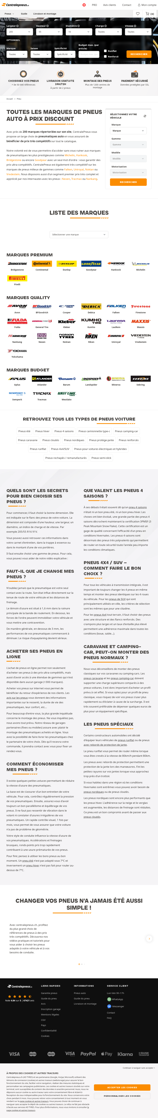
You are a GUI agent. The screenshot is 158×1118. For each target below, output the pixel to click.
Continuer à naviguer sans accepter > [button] (139, 1068)
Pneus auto (80, 993)
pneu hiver (32, 865)
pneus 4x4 (100, 614)
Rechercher (139, 54)
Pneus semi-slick (101, 458)
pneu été (27, 860)
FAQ (109, 1017)
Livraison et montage (44, 13)
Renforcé (113, 56)
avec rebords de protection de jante (105, 745)
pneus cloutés (92, 817)
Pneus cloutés (50, 440)
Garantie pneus (49, 993)
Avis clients (109, 5)
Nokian (89, 169)
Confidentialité (48, 1030)
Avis (43, 1003)
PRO (94, 5)
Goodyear (41, 160)
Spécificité (60, 48)
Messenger (118, 1006)
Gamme (116, 138)
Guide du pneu (49, 998)
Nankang (91, 179)
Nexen (66, 179)
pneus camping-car (122, 678)
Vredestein (13, 174)
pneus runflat (126, 740)
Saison (34, 48)
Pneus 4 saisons (64, 431)
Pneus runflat (38, 449)
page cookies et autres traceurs (34, 1101)
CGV (43, 1019)
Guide (24, 13)
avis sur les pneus (17, 697)
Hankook (81, 155)
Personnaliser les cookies (122, 1096)
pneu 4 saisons (138, 507)
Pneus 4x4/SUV (60, 449)
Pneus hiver (42, 431)
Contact (126, 5)
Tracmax (76, 179)
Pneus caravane (27, 440)
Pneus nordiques (74, 440)
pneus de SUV (117, 599)
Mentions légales (50, 1014)
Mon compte (148, 5)
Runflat (112, 50)
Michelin (70, 155)
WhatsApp (117, 999)
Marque (11, 48)
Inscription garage (50, 1009)
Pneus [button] (8, 13)
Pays (43, 1025)
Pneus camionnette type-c (94, 431)
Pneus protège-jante (101, 440)
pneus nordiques (94, 792)
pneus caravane (93, 678)
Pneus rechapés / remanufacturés (66, 458)
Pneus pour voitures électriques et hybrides (100, 449)
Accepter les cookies (122, 1087)
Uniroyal (79, 169)
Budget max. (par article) (89, 46)
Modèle (116, 152)
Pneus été (24, 431)
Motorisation (119, 166)
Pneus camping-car (126, 431)
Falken (68, 169)
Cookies (45, 1035)
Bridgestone (13, 160)
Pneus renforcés (129, 440)
